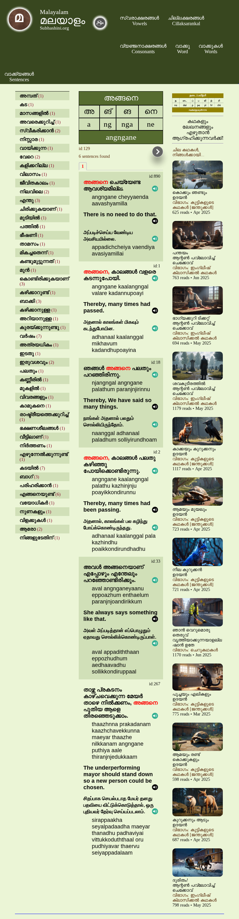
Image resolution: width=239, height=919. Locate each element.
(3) (30, 200)
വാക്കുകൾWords (211, 48)
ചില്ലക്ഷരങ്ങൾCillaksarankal (186, 20)
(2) (40, 131)
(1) (32, 96)
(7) (31, 336)
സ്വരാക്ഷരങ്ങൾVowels (139, 20)
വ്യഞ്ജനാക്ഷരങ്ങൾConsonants (143, 48)
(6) (40, 494)
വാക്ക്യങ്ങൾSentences (19, 76)
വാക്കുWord (182, 48)
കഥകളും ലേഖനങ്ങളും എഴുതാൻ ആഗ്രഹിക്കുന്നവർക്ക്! (197, 130)
